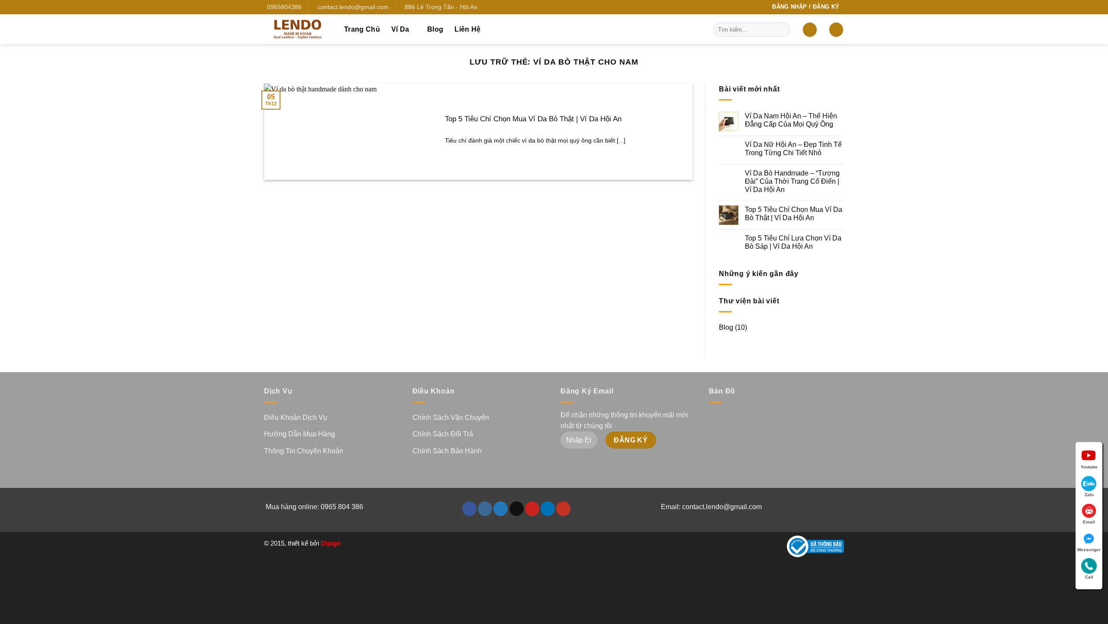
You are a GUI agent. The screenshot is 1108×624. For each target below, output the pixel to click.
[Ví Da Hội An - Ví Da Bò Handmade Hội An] (297, 29)
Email (1089, 522)
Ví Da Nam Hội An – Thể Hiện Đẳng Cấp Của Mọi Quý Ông (791, 120)
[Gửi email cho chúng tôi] (516, 508)
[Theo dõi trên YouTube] (563, 508)
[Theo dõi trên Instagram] (485, 508)
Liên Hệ (467, 29)
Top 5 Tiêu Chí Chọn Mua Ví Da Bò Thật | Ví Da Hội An (533, 119)
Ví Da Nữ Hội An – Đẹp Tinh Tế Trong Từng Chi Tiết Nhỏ (793, 148)
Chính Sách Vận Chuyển (450, 417)
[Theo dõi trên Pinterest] (532, 508)
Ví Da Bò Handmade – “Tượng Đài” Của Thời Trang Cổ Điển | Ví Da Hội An (792, 181)
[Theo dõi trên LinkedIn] (548, 508)
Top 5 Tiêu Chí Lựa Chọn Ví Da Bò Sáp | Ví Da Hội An (793, 242)
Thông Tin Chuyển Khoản (303, 451)
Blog (435, 29)
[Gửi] (782, 29)
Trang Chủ (362, 29)
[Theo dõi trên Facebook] (469, 508)
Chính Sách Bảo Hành (447, 451)
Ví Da (400, 29)
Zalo (1089, 494)
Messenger (1089, 549)
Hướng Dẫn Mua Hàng (299, 434)
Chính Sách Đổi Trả (442, 434)
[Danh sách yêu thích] (810, 30)
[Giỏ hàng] (836, 30)
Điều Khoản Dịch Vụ (295, 417)
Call (1089, 577)
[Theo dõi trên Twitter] (500, 508)
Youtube (1089, 467)
